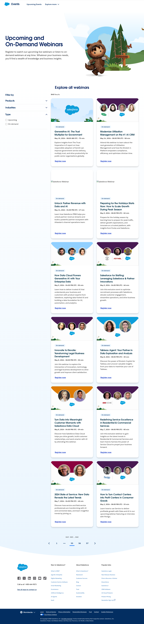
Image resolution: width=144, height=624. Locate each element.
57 (87, 543)
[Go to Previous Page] (49, 543)
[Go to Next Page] (94, 543)
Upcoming (12, 120)
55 (72, 543)
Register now (60, 161)
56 (80, 543)
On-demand (13, 124)
